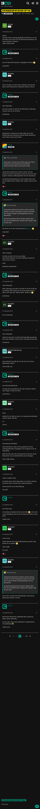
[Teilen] (37, 18)
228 (26, 636)
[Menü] (37, 3)
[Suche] (28, 3)
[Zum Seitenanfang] (37, 806)
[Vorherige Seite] (10, 636)
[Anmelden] (32, 3)
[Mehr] (36, 32)
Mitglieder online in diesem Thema (13, 800)
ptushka (29, 228)
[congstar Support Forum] (6, 3)
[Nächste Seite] (30, 636)
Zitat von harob (11, 205)
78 (19, 636)
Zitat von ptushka (12, 158)
